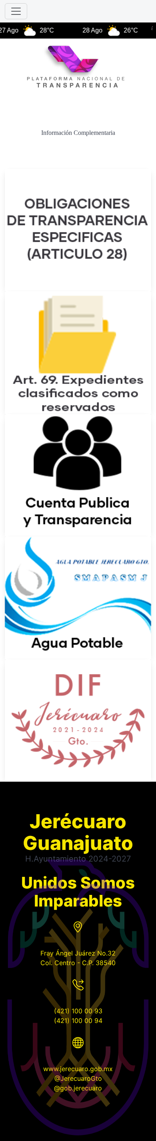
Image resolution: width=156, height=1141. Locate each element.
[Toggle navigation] (16, 11)
